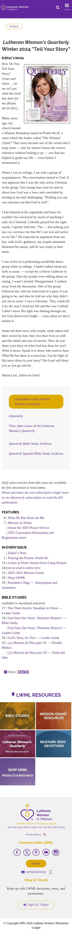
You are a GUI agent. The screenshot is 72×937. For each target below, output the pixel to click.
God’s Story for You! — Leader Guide (33, 638)
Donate (36, 863)
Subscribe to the (32, 401)
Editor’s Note (17, 553)
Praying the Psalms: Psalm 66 (28, 558)
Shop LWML (16, 577)
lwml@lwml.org (35, 872)
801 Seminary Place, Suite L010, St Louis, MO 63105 (36, 827)
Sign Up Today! (38, 904)
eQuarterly (16, 416)
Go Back (13, 26)
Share (12, 672)
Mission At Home (20, 523)
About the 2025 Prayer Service (28, 527)
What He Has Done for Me (26, 518)
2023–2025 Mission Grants (26, 573)
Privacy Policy (33, 834)
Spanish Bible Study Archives (36, 453)
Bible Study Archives (30, 443)
